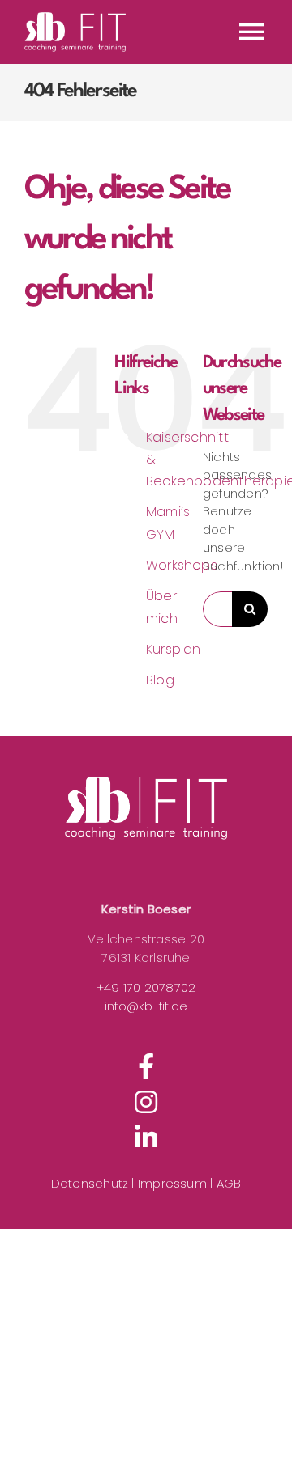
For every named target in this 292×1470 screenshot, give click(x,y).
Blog (160, 680)
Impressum (174, 1183)
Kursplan (173, 649)
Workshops (181, 565)
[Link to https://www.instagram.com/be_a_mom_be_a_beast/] (146, 1102)
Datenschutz (89, 1183)
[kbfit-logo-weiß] (146, 808)
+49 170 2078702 (146, 987)
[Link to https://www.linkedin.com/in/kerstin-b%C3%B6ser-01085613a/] (146, 1137)
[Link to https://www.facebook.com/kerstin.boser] (146, 1066)
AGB (229, 1183)
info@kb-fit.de (146, 1006)
